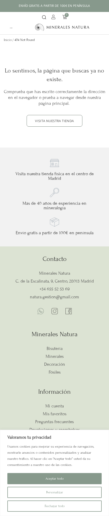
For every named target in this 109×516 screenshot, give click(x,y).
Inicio (8, 40)
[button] (44, 17)
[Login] (54, 18)
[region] (54, 473)
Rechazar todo (55, 506)
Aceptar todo (54, 479)
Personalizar (54, 492)
